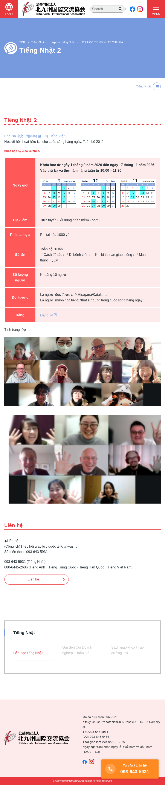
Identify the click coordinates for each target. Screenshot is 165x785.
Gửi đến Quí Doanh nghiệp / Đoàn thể (77, 650)
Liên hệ (33, 579)
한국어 (43, 136)
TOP (22, 42)
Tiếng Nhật (38, 42)
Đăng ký (46, 315)
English (10, 136)
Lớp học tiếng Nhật (63, 42)
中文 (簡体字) (27, 136)
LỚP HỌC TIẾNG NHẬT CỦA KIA (102, 42)
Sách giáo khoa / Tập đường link (127, 650)
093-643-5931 (98, 731)
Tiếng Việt (56, 136)
